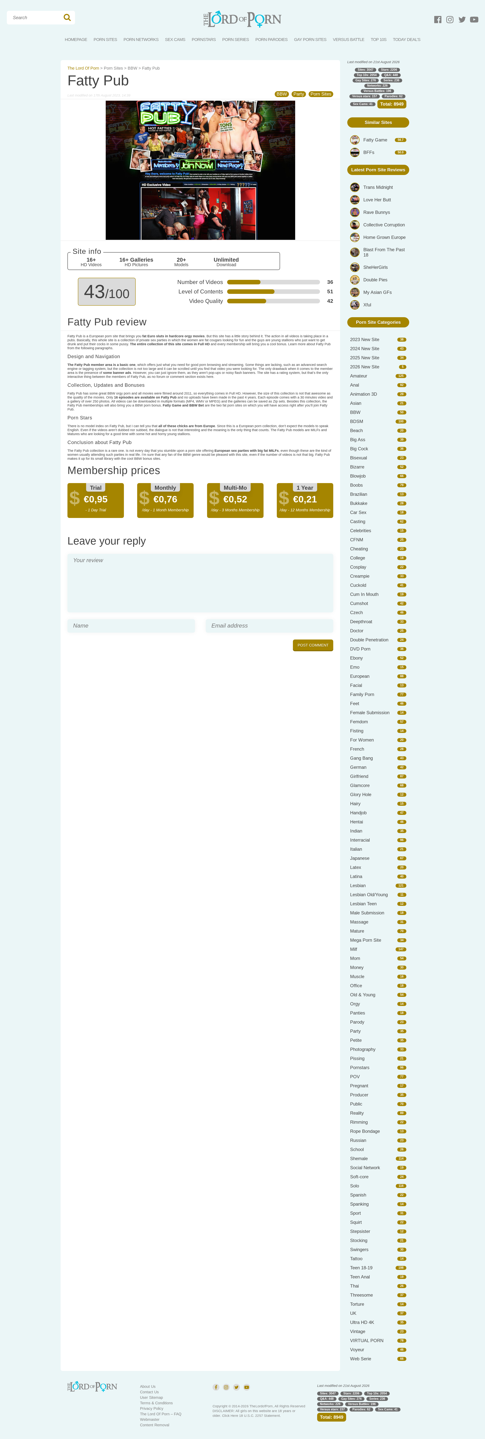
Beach (356, 430)
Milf (353, 949)
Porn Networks (141, 39)
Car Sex (358, 512)
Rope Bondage (365, 1131)
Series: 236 (391, 80)
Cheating (359, 548)
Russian (358, 1140)
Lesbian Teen (363, 903)
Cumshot (359, 603)
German (358, 767)
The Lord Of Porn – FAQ (160, 1414)
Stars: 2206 (389, 69)
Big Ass (357, 439)
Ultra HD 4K (362, 1322)
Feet (354, 703)
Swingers (359, 1249)
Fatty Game (375, 139)
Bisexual (358, 457)
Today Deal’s (406, 39)
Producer (359, 1094)
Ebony (356, 658)
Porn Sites (105, 39)
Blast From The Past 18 (384, 252)
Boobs (356, 485)
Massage (359, 921)
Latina (356, 876)
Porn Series (235, 39)
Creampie (359, 576)
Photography (362, 1049)
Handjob (358, 812)
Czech (356, 612)
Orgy (355, 1003)
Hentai (356, 821)
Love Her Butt (377, 199)
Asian (355, 403)
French (357, 749)
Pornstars (204, 39)
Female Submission (370, 712)
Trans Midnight (378, 187)
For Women (362, 739)
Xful (367, 304)
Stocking (358, 1240)
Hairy (355, 803)
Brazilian (358, 494)
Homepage (76, 39)
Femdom (359, 721)
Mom (355, 958)
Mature (357, 931)
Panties (357, 1012)
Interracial (360, 840)
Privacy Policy (151, 1408)
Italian (356, 849)
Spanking (359, 1204)
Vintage (357, 1331)
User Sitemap (151, 1397)
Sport (355, 1213)
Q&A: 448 (391, 75)
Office (356, 985)
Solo (354, 1185)
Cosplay (358, 567)
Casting (357, 521)
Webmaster (150, 1419)
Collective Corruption (384, 224)
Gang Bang (361, 758)
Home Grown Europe (384, 237)
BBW (132, 68)
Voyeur (357, 1349)
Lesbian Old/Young (369, 894)
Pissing (357, 1058)
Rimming (359, 1122)
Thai (354, 1285)
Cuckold (358, 585)
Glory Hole (360, 794)
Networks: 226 (377, 85)
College (357, 557)
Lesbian (358, 885)
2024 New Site (364, 348)
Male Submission (367, 912)
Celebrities (360, 530)
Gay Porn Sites (310, 39)
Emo (354, 667)
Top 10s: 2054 (367, 75)
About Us (148, 1386)
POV (355, 1076)
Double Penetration (369, 639)
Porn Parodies (271, 39)
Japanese (359, 858)
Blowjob (358, 476)
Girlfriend (359, 776)
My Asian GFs (377, 292)
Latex (355, 867)
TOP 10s (378, 39)
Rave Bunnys (376, 212)
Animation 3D (363, 394)
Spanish (358, 1194)
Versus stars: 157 (364, 96)
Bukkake (358, 503)
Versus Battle (348, 39)
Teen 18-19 (361, 1267)
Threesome (361, 1295)
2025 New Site (364, 357)
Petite (356, 1040)
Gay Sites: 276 (365, 80)
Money (357, 967)
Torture (357, 1304)
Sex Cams (175, 39)
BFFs (368, 152)
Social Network (365, 1167)
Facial (356, 685)
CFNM (356, 539)
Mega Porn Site (365, 940)
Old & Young (362, 994)
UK (353, 1313)
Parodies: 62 (394, 96)
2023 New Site (364, 339)
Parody (357, 1022)
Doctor (356, 630)
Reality (357, 1113)
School (357, 1149)
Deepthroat (361, 621)
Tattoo (356, 1258)
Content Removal (154, 1425)
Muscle (357, 976)
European (359, 676)
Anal (354, 385)
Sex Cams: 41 (363, 104)
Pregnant (359, 1085)
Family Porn (362, 694)
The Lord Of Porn (83, 68)
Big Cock (359, 448)
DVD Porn (360, 648)
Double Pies (375, 279)
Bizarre (357, 466)
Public (356, 1103)
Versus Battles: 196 (377, 91)
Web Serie (360, 1358)
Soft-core (359, 1176)
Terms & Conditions (156, 1403)
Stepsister (360, 1231)
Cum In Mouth (364, 594)
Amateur (358, 375)
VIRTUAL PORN (366, 1340)
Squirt (356, 1222)
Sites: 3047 (365, 69)
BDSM (356, 421)
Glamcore (360, 785)
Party (298, 94)
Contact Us (149, 1392)
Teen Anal (360, 1276)
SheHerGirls (375, 267)
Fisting (356, 730)
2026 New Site (364, 366)
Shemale (359, 1158)
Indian (356, 830)
